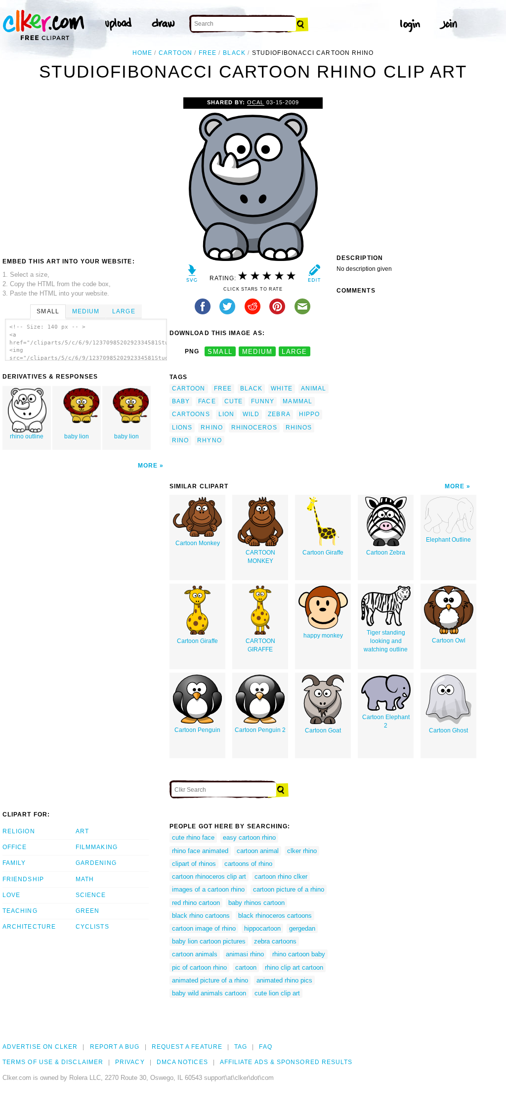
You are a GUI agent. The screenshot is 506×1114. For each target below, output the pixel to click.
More (148, 465)
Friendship (23, 879)
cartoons (191, 414)
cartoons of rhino (248, 863)
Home (142, 52)
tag (240, 1046)
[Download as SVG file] (192, 275)
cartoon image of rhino (204, 928)
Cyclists (92, 926)
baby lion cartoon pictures (209, 941)
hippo (309, 414)
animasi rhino (245, 954)
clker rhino (302, 851)
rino (180, 440)
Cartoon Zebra (385, 552)
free (207, 52)
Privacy (130, 1062)
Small (48, 311)
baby (181, 401)
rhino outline (26, 436)
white (281, 388)
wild (251, 414)
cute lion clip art (277, 993)
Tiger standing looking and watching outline (386, 641)
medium (257, 351)
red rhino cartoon (196, 902)
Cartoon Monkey (197, 543)
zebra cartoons (275, 941)
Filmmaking (97, 847)
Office (14, 847)
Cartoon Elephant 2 (386, 721)
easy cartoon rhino (249, 837)
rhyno (209, 440)
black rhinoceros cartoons (275, 915)
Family (14, 862)
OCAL (255, 102)
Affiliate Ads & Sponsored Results (286, 1062)
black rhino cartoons (201, 915)
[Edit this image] (314, 275)
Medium (85, 311)
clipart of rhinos (194, 863)
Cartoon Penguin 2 (260, 730)
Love (11, 895)
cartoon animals (194, 954)
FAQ (265, 1046)
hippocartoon (262, 928)
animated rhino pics (284, 980)
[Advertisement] (85, 171)
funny (262, 401)
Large (123, 311)
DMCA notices (182, 1062)
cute (233, 401)
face (206, 401)
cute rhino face (193, 837)
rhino (211, 427)
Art (82, 831)
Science (91, 895)
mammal (297, 401)
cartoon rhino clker (280, 876)
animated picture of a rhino (210, 980)
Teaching (20, 910)
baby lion (76, 436)
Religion (18, 831)
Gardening (96, 862)
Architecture (29, 926)
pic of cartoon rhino (199, 967)
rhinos (299, 427)
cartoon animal (258, 851)
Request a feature (187, 1046)
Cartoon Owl (448, 640)
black (234, 52)
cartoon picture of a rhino (288, 889)
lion (226, 414)
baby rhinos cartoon (256, 902)
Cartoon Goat (323, 730)
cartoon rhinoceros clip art (209, 876)
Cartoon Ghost (448, 730)
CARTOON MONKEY (260, 556)
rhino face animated (200, 851)
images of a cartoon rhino (208, 889)
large (294, 351)
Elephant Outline (448, 539)
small (220, 351)
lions (182, 427)
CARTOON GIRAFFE (260, 645)
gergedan (302, 928)
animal (313, 388)
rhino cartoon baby (298, 954)
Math (85, 879)
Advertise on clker (40, 1046)
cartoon (175, 52)
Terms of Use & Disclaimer (52, 1062)
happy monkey (323, 635)
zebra (279, 414)
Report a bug (115, 1046)
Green (87, 910)
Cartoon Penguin (197, 730)
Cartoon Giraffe (322, 552)
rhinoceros (254, 427)
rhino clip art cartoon (294, 967)
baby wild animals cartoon (209, 993)
